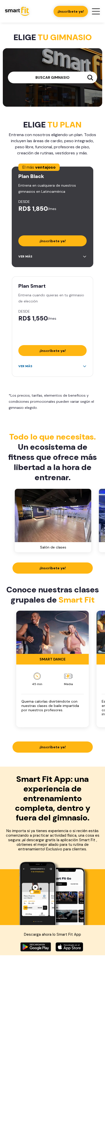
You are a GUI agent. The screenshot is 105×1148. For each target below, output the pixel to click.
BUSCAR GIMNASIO (52, 77)
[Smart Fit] (17, 11)
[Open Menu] (96, 11)
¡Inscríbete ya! (71, 11)
